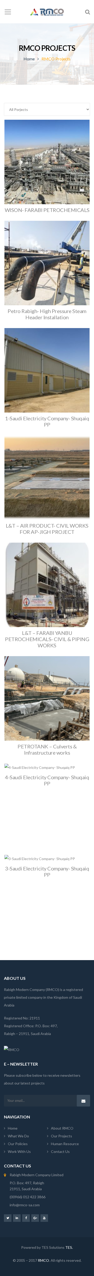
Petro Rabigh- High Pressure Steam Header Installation (47, 314)
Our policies (18, 1144)
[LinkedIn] (17, 1218)
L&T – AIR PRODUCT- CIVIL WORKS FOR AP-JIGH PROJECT (47, 528)
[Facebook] (26, 1218)
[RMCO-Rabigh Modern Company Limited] (47, 11)
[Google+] (35, 1218)
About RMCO (62, 1128)
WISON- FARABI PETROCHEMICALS (47, 210)
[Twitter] (7, 1218)
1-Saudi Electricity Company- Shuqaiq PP (47, 421)
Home (29, 58)
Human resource (65, 1144)
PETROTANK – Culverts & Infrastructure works (47, 749)
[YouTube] (44, 1218)
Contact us (60, 1151)
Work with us (19, 1151)
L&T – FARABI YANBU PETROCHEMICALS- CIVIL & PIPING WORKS (47, 639)
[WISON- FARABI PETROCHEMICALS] (47, 169)
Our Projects (61, 1136)
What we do (18, 1136)
